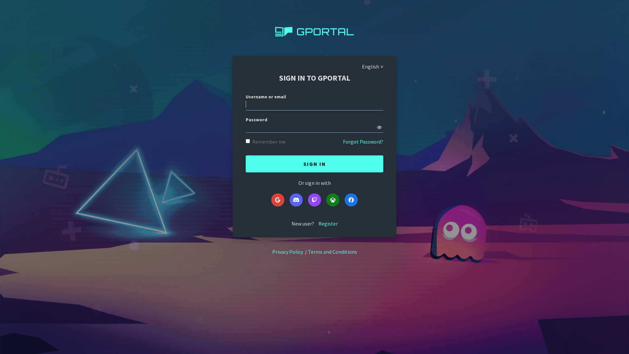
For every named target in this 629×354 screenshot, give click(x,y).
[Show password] (379, 125)
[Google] (277, 199)
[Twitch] (314, 199)
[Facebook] (351, 199)
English (370, 66)
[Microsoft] (332, 199)
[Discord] (296, 199)
